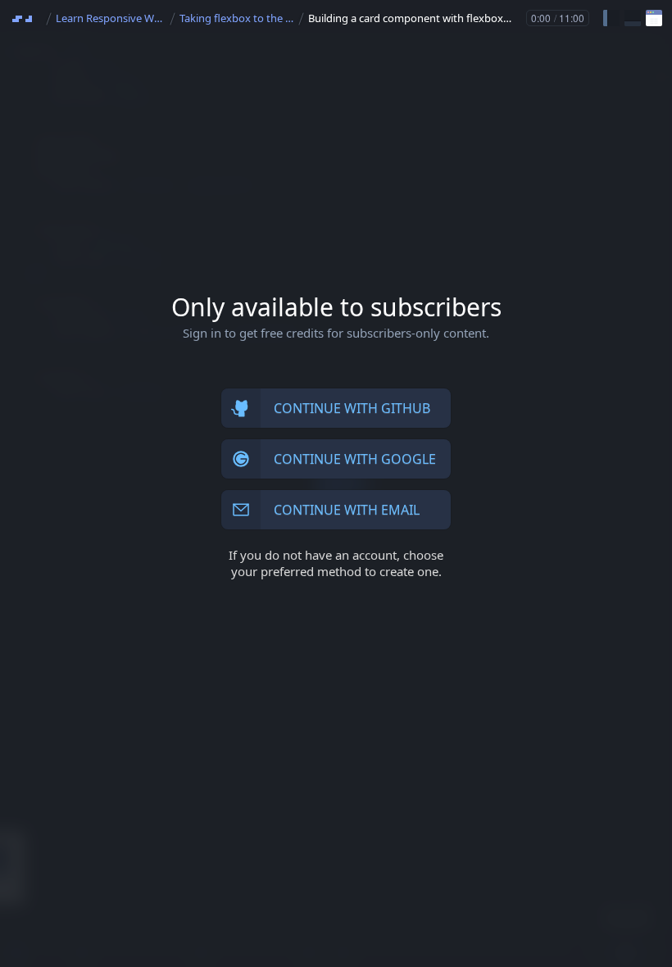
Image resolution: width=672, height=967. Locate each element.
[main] (336, 483)
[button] (611, 18)
